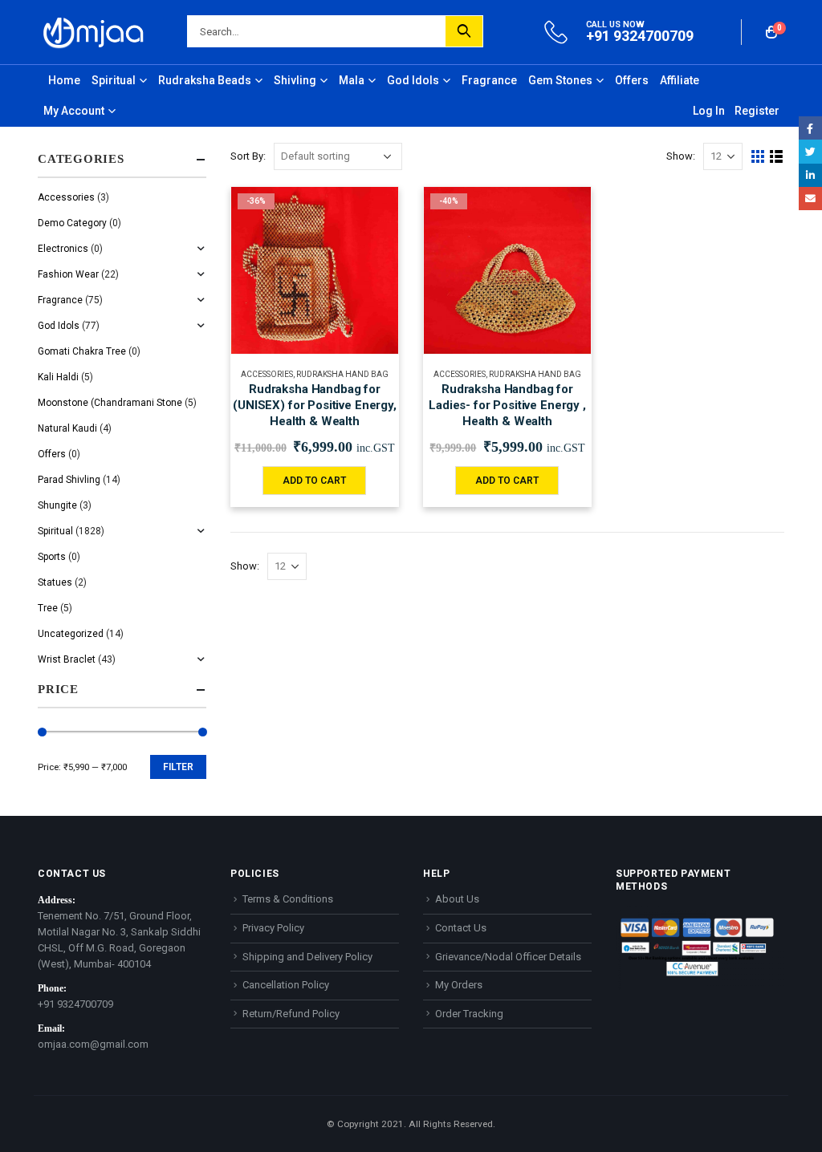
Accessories (267, 374)
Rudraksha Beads (204, 80)
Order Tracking (469, 1014)
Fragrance (489, 80)
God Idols (413, 80)
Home (64, 80)
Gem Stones (560, 80)
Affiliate (679, 80)
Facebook (810, 128)
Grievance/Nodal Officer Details (508, 957)
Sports (52, 556)
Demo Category (72, 223)
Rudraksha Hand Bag (342, 374)
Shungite (57, 505)
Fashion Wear (68, 274)
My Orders (458, 985)
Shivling (295, 80)
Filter (178, 767)
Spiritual (114, 80)
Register (757, 110)
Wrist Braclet (67, 659)
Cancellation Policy (285, 985)
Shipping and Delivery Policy (307, 957)
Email (810, 198)
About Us (457, 899)
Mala (351, 80)
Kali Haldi (58, 377)
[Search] (464, 31)
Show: (680, 156)
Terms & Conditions (287, 899)
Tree (48, 608)
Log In (709, 110)
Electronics (63, 248)
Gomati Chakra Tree (82, 351)
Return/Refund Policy (291, 1014)
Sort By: (248, 156)
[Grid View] (758, 156)
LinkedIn (810, 175)
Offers (632, 80)
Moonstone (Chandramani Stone (110, 402)
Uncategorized (71, 633)
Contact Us (460, 928)
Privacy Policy (273, 928)
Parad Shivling (69, 479)
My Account (73, 110)
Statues (55, 582)
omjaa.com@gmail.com (93, 1044)
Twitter (810, 151)
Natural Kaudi (67, 428)
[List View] (776, 156)
